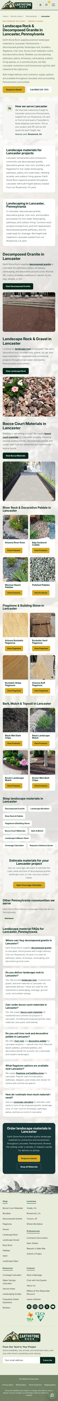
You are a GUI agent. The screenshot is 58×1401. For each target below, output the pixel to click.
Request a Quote (14, 89)
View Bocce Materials (15, 455)
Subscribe (47, 1360)
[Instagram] (35, 1306)
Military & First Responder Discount (38, 1292)
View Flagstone (14, 648)
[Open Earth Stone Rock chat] (52, 1395)
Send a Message (34, 1275)
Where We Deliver (35, 1224)
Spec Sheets (32, 1243)
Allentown (9, 918)
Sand (5, 1256)
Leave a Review (34, 1299)
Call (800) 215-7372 (39, 89)
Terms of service (35, 1385)
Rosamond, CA (33, 1213)
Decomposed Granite (15, 808)
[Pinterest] (41, 1306)
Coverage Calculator (14, 845)
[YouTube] (52, 1306)
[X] (47, 1306)
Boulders (7, 1213)
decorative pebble (37, 1041)
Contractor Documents (37, 1238)
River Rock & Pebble (14, 816)
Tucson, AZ (32, 1218)
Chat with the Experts (37, 1280)
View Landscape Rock (16, 371)
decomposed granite (40, 264)
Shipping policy (50, 1385)
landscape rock (23, 349)
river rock (19, 1041)
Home (5, 16)
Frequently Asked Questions (11, 1300)
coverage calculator (23, 1102)
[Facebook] (29, 1306)
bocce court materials (31, 1012)
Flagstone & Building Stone (17, 823)
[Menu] (53, 5)
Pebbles (6, 1250)
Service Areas (16, 16)
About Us (31, 1285)
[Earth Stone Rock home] (29, 1336)
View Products (13, 550)
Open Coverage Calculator (29, 885)
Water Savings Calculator (9, 1282)
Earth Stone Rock (32, 1379)
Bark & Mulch (37, 831)
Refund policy (21, 1385)
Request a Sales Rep (36, 1248)
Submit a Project (34, 1254)
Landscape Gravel (11, 1240)
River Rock (7, 1245)
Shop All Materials (29, 1167)
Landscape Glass (10, 1261)
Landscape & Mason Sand (17, 838)
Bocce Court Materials (15, 831)
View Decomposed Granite (18, 286)
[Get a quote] (40, 5)
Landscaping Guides (12, 1294)
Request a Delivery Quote (41, 845)
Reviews (6, 1307)
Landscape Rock (10, 1234)
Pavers (6, 1229)
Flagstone (7, 1224)
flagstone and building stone (30, 1073)
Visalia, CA (31, 1208)
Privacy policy (7, 1385)
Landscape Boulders (39, 808)
